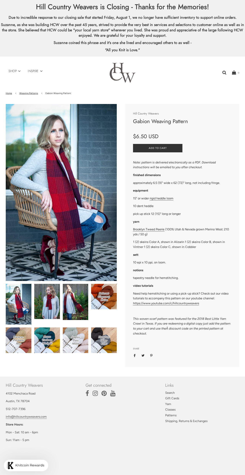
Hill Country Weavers (146, 113)
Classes (170, 409)
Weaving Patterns (28, 93)
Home (9, 93)
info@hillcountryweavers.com (26, 416)
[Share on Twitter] (143, 355)
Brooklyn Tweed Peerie (148, 229)
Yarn (168, 404)
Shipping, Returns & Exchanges (186, 421)
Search (170, 393)
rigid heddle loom (161, 198)
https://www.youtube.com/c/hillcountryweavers (166, 303)
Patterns (170, 415)
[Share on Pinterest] (151, 355)
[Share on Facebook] (135, 355)
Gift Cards (172, 398)
